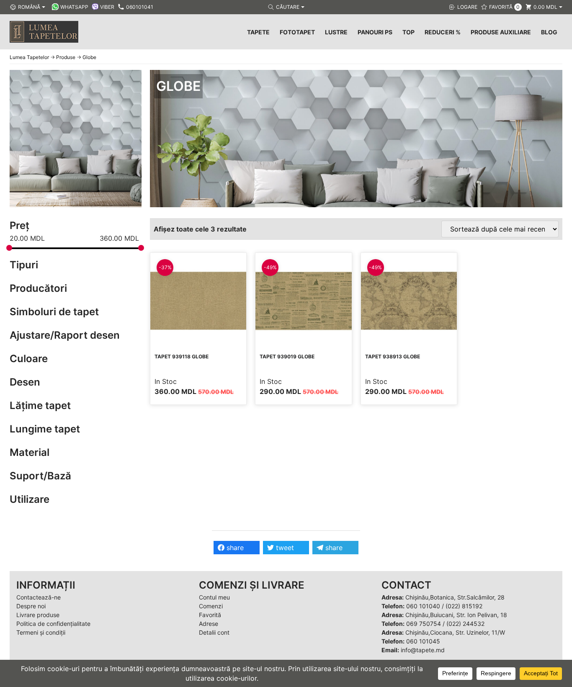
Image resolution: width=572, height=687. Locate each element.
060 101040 (423, 606)
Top (408, 32)
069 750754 (423, 623)
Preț (19, 225)
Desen (25, 382)
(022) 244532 (465, 623)
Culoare (29, 359)
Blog (549, 32)
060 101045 (423, 641)
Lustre (336, 32)
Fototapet (297, 32)
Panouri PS (375, 32)
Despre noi (31, 606)
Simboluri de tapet (54, 312)
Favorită (210, 614)
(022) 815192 (464, 606)
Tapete (258, 32)
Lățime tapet (40, 405)
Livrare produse (37, 614)
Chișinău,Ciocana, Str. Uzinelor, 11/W (455, 632)
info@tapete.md (423, 650)
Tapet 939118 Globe (182, 356)
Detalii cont (214, 632)
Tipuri (24, 265)
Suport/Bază (40, 476)
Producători (38, 288)
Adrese (208, 623)
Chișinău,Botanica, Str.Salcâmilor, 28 (455, 597)
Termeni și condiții (40, 632)
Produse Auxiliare (501, 32)
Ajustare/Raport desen (65, 335)
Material (29, 452)
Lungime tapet (45, 429)
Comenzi (211, 606)
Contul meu (214, 597)
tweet (284, 547)
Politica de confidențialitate (53, 623)
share (234, 547)
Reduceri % (443, 32)
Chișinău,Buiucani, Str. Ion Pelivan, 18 (456, 614)
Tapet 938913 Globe (392, 356)
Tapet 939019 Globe (287, 356)
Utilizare (29, 499)
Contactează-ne (38, 597)
